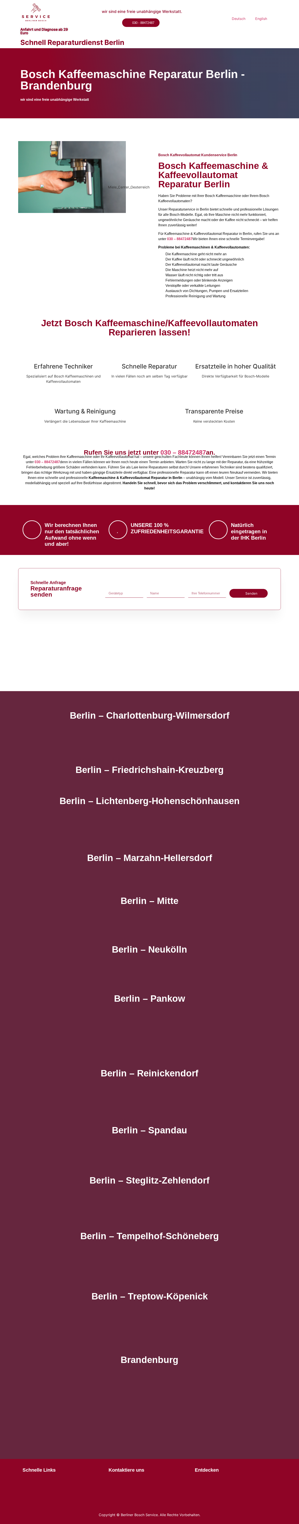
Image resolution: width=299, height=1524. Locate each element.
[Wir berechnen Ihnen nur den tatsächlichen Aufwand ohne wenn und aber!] (32, 529)
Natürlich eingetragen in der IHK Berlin (249, 531)
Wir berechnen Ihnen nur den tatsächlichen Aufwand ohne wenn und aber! (72, 534)
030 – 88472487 (179, 239)
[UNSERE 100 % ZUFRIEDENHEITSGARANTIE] (118, 529)
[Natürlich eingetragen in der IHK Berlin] (218, 529)
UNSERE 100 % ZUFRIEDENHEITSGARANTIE (167, 528)
